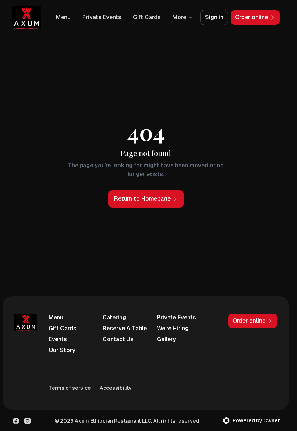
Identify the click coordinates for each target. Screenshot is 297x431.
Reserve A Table (125, 328)
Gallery (166, 339)
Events (58, 339)
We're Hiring (173, 328)
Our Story (62, 350)
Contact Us (118, 339)
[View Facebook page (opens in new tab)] (16, 421)
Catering (114, 317)
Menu (63, 17)
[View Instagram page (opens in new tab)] (27, 421)
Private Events (101, 17)
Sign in (214, 17)
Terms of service (70, 388)
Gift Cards (147, 17)
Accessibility (116, 388)
